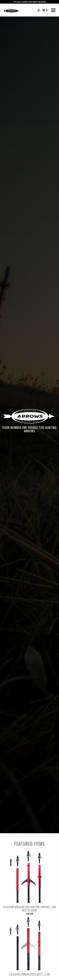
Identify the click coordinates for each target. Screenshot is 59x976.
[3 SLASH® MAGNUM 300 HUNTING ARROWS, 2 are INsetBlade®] (29, 902)
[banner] (11, 11)
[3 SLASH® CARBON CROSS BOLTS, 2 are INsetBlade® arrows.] (29, 969)
